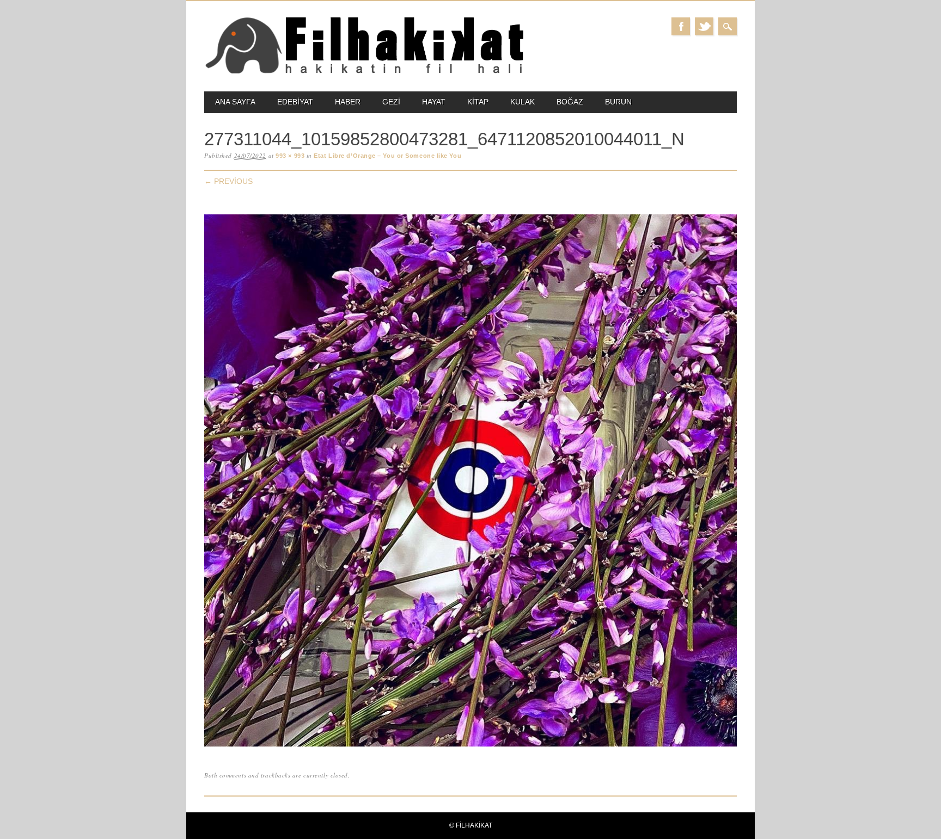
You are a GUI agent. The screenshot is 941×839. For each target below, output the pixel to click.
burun (618, 101)
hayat (433, 101)
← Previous (228, 181)
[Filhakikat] (364, 73)
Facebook (680, 26)
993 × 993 (290, 155)
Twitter (704, 26)
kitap (477, 101)
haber (347, 101)
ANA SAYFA (235, 101)
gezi (391, 101)
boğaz (570, 101)
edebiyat (295, 101)
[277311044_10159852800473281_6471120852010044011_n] (470, 747)
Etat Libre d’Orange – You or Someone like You (387, 155)
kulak (522, 101)
